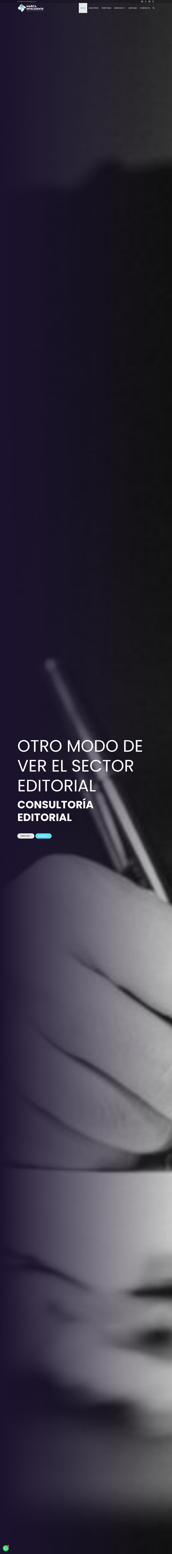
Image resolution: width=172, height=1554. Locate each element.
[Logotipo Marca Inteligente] (30, 8)
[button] (125, 8)
